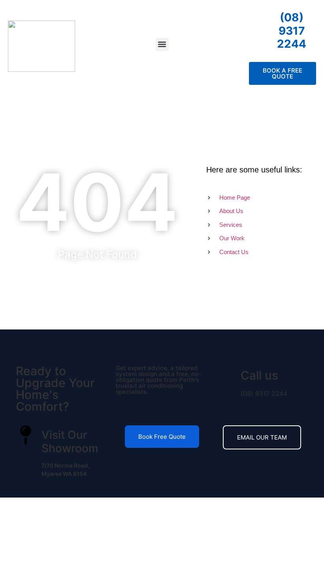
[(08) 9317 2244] (258, 17)
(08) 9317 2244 (291, 31)
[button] (162, 44)
